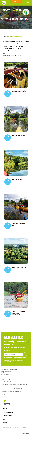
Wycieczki (5, 408)
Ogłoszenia (5, 423)
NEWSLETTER (6, 10)
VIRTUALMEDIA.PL (25, 434)
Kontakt (4, 419)
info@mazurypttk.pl (6, 372)
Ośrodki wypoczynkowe (7, 415)
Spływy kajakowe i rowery (8, 412)
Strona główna (6, 36)
